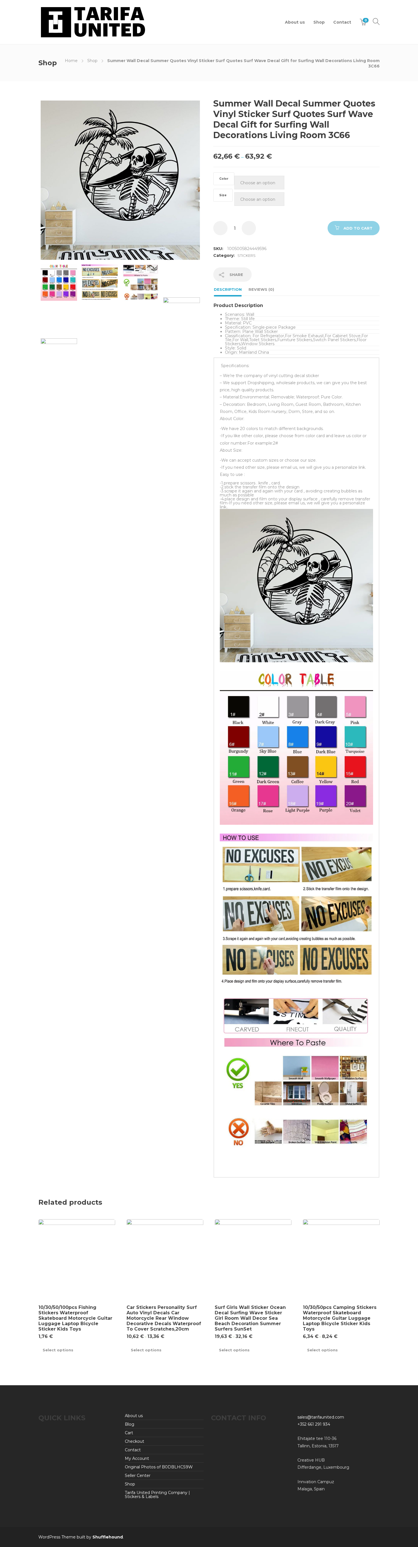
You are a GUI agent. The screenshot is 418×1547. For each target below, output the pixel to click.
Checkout (134, 1441)
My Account (137, 1458)
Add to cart (358, 228)
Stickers (246, 255)
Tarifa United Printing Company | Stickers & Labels (157, 1495)
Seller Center (137, 1476)
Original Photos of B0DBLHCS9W (159, 1467)
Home (71, 60)
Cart (129, 1433)
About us (295, 22)
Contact (342, 22)
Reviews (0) (261, 289)
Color (223, 179)
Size (223, 195)
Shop (319, 22)
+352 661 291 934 (313, 1424)
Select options (58, 1350)
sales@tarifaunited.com (320, 1417)
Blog (129, 1424)
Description (228, 289)
